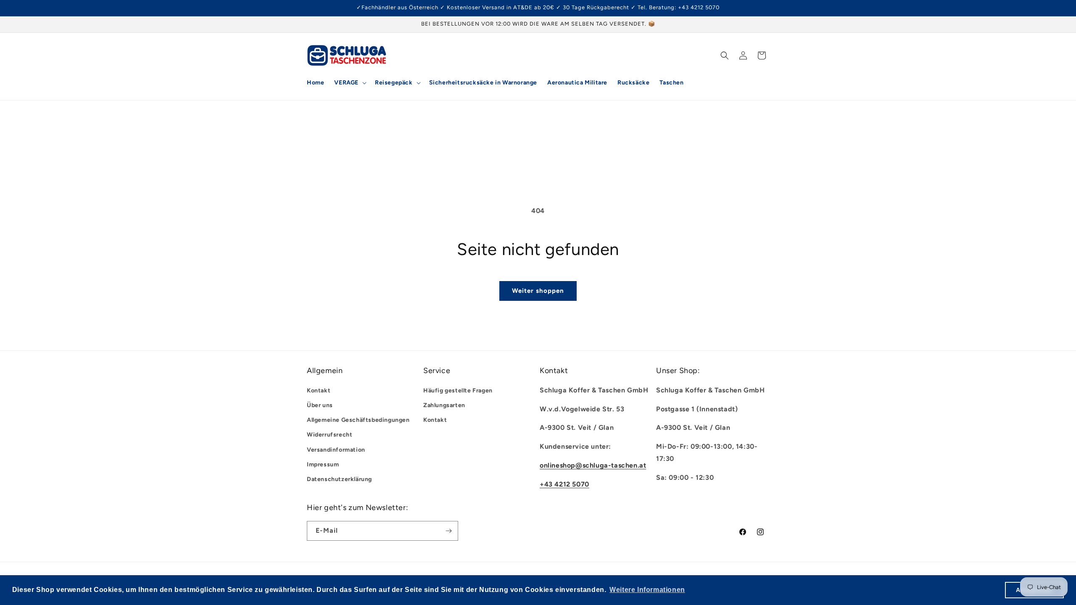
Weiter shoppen (538, 291)
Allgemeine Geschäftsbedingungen (358, 420)
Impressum (323, 464)
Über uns (320, 404)
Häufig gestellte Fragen (458, 390)
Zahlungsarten (444, 404)
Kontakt (318, 390)
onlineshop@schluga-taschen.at (593, 465)
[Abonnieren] (448, 531)
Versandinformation (336, 449)
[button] (349, 83)
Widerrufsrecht (329, 434)
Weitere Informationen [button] (647, 589)
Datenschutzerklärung (339, 478)
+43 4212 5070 (564, 484)
